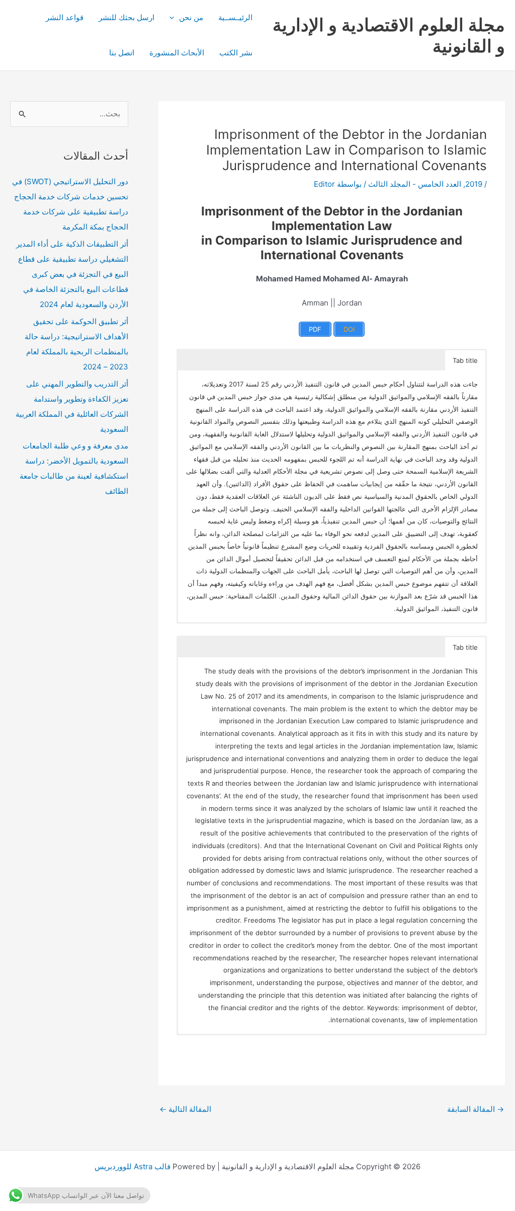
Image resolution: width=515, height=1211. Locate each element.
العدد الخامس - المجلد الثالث (414, 184)
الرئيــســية (235, 17)
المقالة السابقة (475, 1109)
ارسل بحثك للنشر (126, 17)
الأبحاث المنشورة (176, 52)
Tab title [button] (465, 360)
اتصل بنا (121, 52)
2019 (473, 184)
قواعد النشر (64, 17)
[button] (174, 17)
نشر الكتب (235, 52)
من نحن (191, 17)
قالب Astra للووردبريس (132, 1166)
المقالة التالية (185, 1109)
